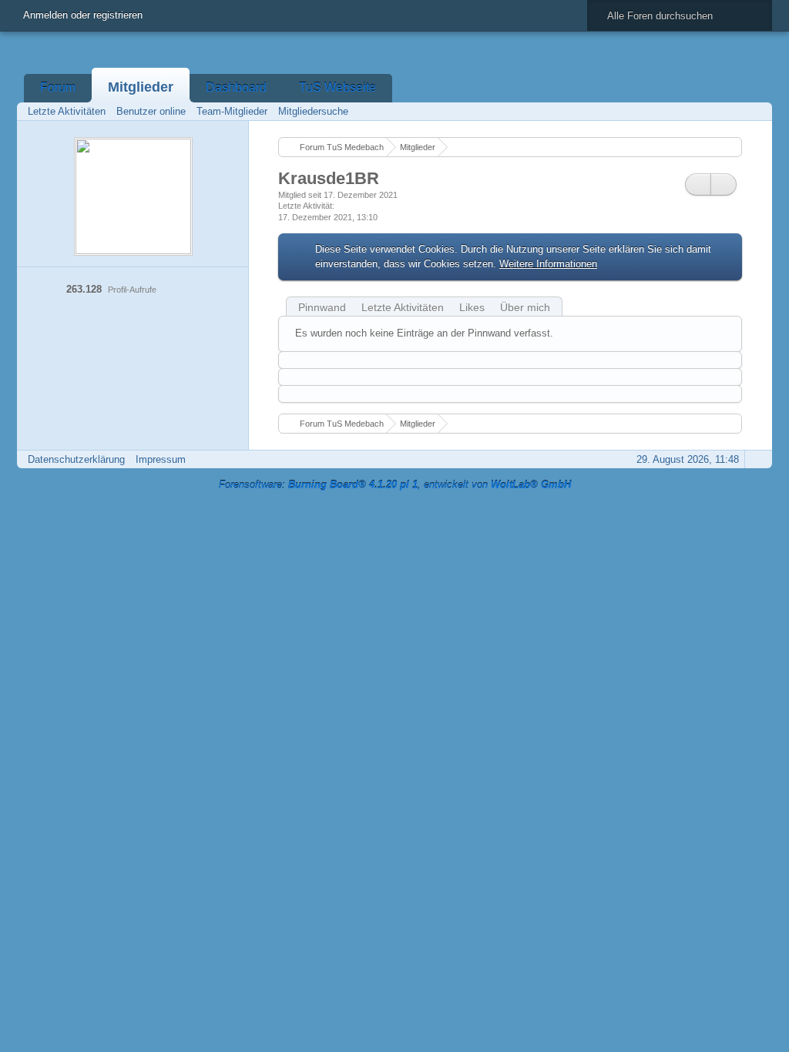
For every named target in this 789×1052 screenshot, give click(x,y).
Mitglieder (140, 87)
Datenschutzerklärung (76, 459)
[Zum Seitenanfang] (755, 459)
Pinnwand (322, 307)
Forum (58, 87)
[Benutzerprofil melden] (723, 184)
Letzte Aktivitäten (402, 307)
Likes (472, 307)
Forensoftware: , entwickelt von (395, 485)
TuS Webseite (337, 87)
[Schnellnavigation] (734, 111)
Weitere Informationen (548, 264)
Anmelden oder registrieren (83, 15)
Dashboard (236, 87)
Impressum (161, 459)
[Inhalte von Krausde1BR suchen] (698, 184)
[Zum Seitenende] (755, 111)
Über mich (525, 307)
